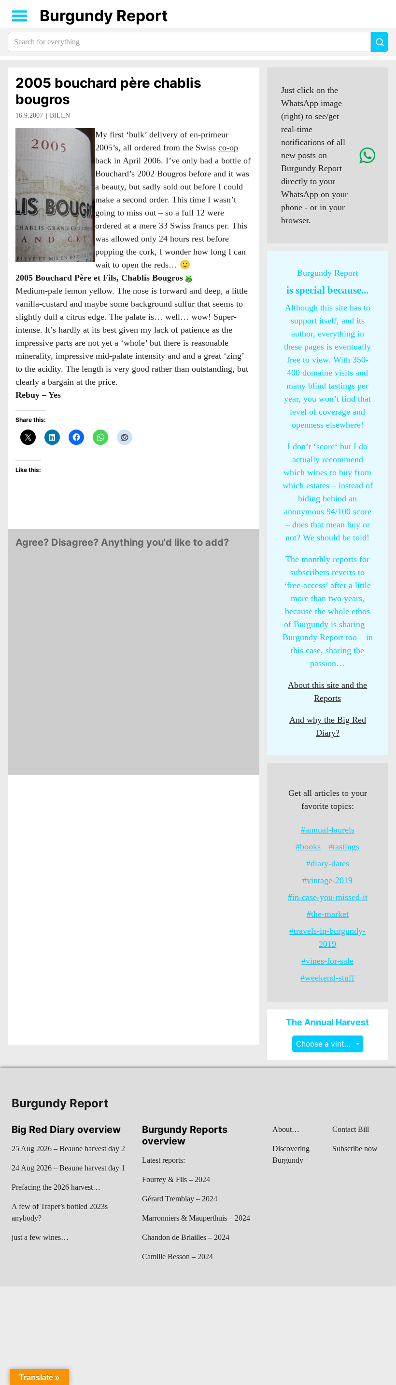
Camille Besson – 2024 (177, 1256)
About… (285, 1129)
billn (60, 115)
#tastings (343, 846)
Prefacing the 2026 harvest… (56, 1187)
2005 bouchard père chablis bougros (108, 91)
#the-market (328, 914)
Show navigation (20, 16)
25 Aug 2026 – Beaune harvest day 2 (68, 1148)
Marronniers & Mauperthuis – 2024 (196, 1218)
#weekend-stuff (327, 977)
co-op (228, 147)
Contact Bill (350, 1129)
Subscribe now (355, 1148)
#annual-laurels (327, 829)
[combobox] (327, 1043)
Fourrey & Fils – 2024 (176, 1179)
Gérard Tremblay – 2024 (179, 1199)
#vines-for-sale (327, 961)
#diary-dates (327, 863)
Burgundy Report (104, 15)
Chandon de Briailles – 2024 (185, 1237)
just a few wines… (40, 1237)
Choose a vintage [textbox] (327, 1044)
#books (308, 846)
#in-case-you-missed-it (328, 897)
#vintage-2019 (327, 880)
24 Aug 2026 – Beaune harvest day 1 (68, 1168)
